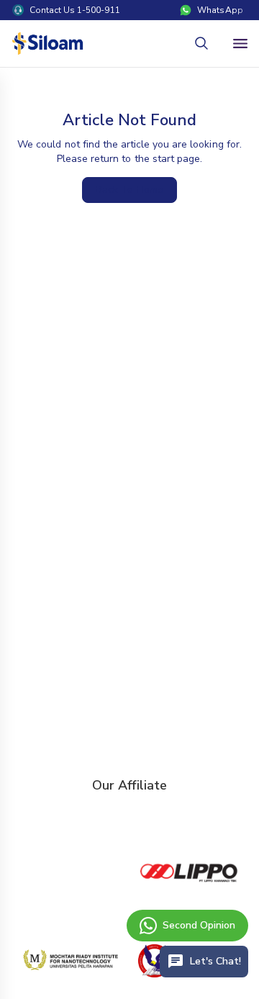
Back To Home (129, 189)
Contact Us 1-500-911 (74, 10)
